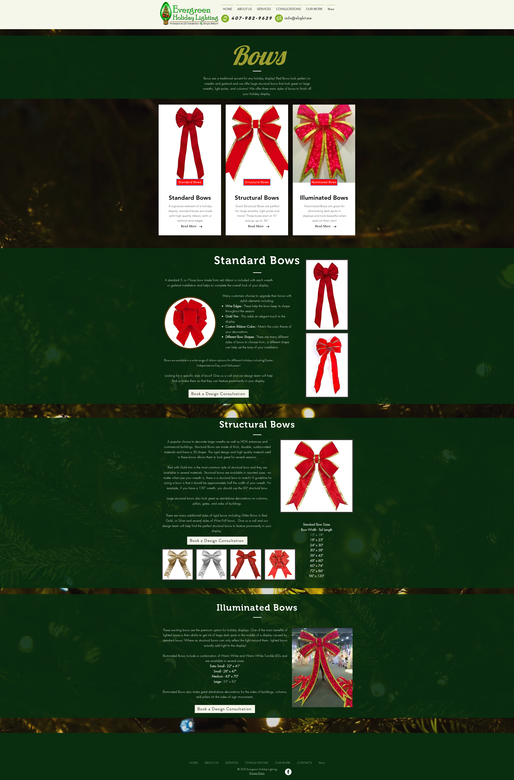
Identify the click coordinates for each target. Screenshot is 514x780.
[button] (189, 182)
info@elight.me (298, 18)
